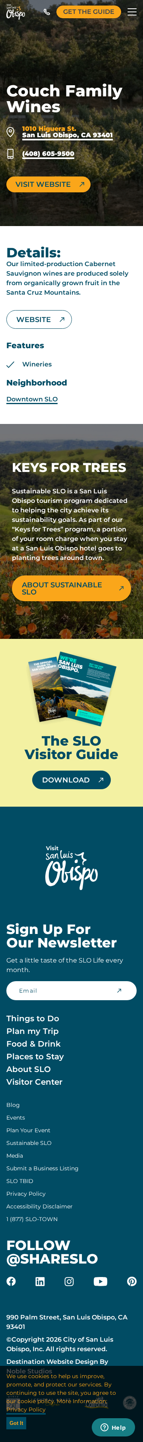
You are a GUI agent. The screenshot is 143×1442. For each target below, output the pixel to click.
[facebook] (11, 1281)
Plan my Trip (32, 1031)
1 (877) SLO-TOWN (32, 1219)
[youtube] (100, 1281)
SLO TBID (19, 1181)
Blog (13, 1104)
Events (15, 1117)
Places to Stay (35, 1056)
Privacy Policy (26, 1193)
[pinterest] (132, 1281)
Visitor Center (34, 1082)
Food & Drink (33, 1044)
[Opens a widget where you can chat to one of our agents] (113, 1428)
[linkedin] (40, 1281)
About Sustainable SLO (62, 588)
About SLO (28, 1069)
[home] (15, 12)
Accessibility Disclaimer (39, 1206)
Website (33, 319)
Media (14, 1155)
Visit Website (43, 184)
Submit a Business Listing (42, 1168)
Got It (16, 1423)
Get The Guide (88, 11)
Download (66, 780)
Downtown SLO (32, 399)
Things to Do (32, 1018)
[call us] (47, 12)
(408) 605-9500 (48, 154)
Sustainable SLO (29, 1143)
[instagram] (69, 1281)
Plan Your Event (28, 1130)
